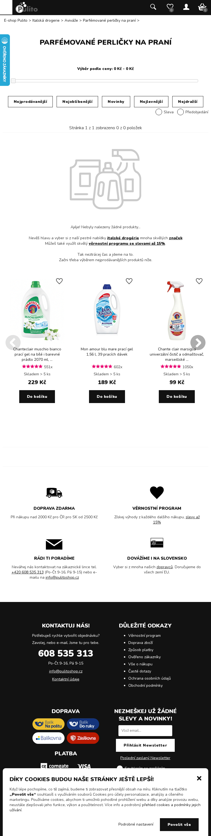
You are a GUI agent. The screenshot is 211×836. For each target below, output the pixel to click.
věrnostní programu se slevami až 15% (127, 243)
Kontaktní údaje (65, 679)
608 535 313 (65, 653)
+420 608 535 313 (28, 572)
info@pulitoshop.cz (62, 577)
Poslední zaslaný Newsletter (145, 758)
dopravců (165, 567)
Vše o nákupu (140, 664)
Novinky (116, 101)
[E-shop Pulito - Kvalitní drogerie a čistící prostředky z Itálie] (27, 11)
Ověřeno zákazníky (144, 657)
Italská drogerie (46, 20)
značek (175, 238)
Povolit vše (179, 824)
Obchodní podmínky (145, 685)
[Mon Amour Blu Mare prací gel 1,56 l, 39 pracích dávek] (106, 342)
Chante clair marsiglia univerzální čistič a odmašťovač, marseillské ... (177, 354)
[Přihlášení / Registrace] (186, 7)
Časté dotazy (139, 671)
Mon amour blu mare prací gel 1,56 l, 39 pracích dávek (107, 352)
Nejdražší (188, 101)
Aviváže (71, 20)
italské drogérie (123, 238)
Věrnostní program (144, 635)
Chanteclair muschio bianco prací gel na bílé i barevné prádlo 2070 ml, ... (37, 354)
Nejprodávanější (30, 101)
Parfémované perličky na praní (109, 20)
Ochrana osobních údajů (149, 678)
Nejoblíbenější (77, 101)
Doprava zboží (140, 642)
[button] (199, 777)
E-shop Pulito (15, 20)
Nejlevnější (151, 101)
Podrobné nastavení (135, 824)
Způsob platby (140, 649)
